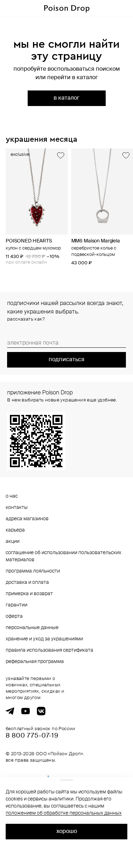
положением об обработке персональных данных (64, 813)
